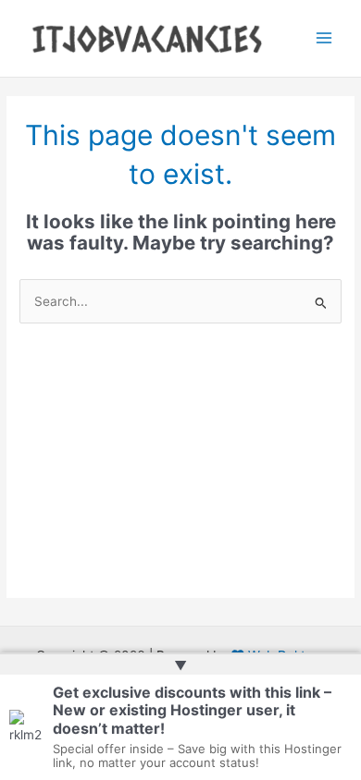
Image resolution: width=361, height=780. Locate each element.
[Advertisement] (180, 475)
